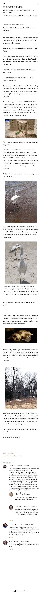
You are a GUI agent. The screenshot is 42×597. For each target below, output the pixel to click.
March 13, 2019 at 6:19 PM (24, 541)
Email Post (11, 453)
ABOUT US (12, 16)
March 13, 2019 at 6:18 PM (30, 506)
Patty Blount (13, 524)
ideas (8, 456)
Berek (11, 466)
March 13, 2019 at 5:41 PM (23, 494)
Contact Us (32, 16)
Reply (11, 520)
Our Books (21, 16)
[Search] (38, 3)
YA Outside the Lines (12, 7)
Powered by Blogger (22, 591)
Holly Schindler (20, 493)
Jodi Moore (18, 506)
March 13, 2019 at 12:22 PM (21, 465)
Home (5, 16)
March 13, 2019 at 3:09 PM (25, 524)
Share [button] (4, 453)
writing (19, 456)
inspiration (14, 456)
